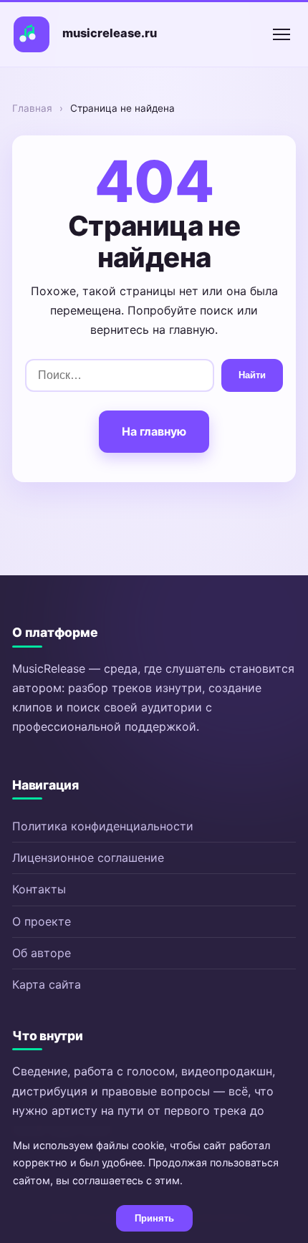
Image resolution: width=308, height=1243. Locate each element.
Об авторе (41, 953)
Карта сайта (46, 984)
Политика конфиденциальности (102, 826)
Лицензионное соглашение (88, 857)
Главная (32, 108)
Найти (252, 375)
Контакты (39, 889)
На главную (154, 431)
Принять (154, 1218)
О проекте (41, 921)
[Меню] (281, 34)
